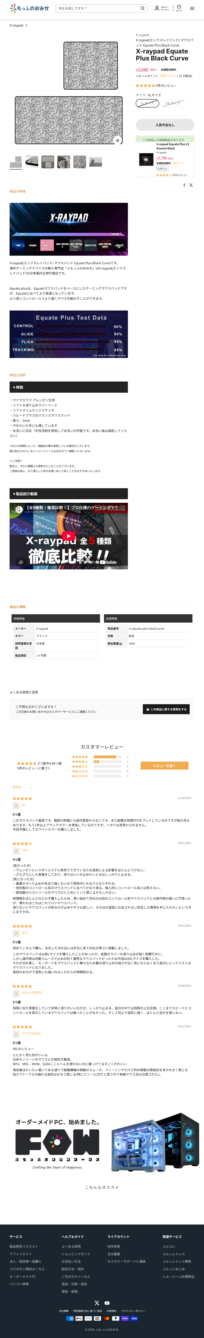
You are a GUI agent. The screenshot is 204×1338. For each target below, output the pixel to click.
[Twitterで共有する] (191, 185)
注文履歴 (113, 1253)
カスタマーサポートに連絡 (126, 1261)
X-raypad (16, 25)
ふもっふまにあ (174, 1268)
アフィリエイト (21, 1253)
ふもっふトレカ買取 (177, 1261)
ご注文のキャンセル (76, 1276)
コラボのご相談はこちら (27, 1268)
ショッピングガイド (76, 1253)
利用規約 (111, 1310)
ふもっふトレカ (174, 1253)
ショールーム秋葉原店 (178, 1276)
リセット (130, 8)
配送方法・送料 (73, 1268)
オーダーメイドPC (23, 1276)
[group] (102, 1142)
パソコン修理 (19, 1283)
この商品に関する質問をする (168, 709)
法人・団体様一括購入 (25, 1261)
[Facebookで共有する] (184, 185)
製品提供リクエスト (24, 1246)
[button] (146, 85)
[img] (22, 798)
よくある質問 (71, 1246)
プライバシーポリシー (133, 1310)
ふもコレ (169, 1246)
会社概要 (64, 1310)
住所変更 (113, 1246)
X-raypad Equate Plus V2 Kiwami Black (172, 146)
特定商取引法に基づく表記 (87, 1310)
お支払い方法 (71, 1261)
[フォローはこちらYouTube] (107, 1303)
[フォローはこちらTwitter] (97, 1303)
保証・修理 (69, 1291)
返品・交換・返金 (74, 1283)
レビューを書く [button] (164, 765)
